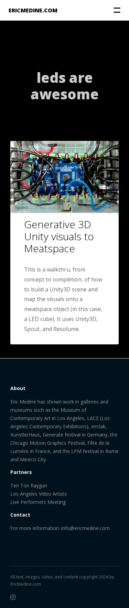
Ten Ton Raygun (28, 485)
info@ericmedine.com (85, 528)
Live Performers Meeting (38, 502)
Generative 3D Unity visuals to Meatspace (59, 236)
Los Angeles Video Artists (38, 493)
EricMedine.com (25, 584)
